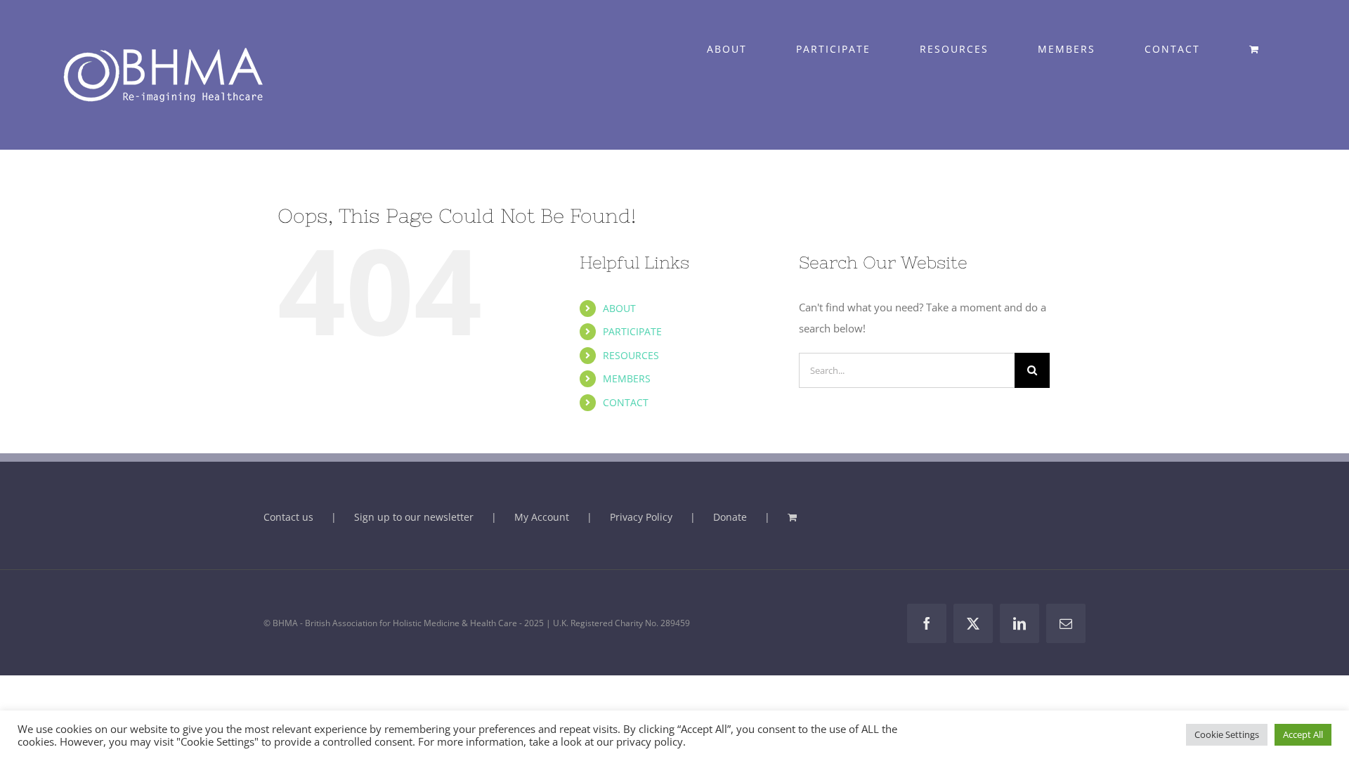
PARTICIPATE (632, 331)
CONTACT (626, 402)
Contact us (288, 517)
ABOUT (619, 308)
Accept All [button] (1303, 734)
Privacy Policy (641, 517)
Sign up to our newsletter (414, 517)
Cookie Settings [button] (1226, 734)
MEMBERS (627, 378)
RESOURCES (631, 355)
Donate (730, 517)
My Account (541, 517)
